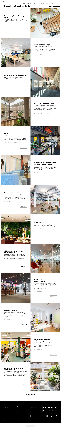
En (55, 3)
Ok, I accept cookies (30, 426)
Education (5, 142)
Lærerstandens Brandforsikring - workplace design (14, 369)
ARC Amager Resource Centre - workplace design (13, 251)
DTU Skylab (7, 134)
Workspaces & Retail (37, 113)
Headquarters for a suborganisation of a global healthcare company (45, 163)
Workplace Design (7, 24)
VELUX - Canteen (39, 222)
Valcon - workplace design (12, 193)
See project (23, 29)
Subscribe (33, 416)
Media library (20, 416)
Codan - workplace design (42, 45)
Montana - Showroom (10, 311)
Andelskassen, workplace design (44, 104)
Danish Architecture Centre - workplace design (42, 280)
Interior (35, 54)
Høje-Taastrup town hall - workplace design (15, 16)
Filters (56, 6)
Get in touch (7, 416)
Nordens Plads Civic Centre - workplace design (42, 340)
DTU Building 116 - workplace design (15, 75)
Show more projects (29, 394)
